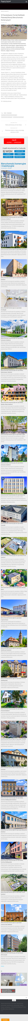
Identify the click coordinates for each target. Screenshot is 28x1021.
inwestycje (9, 113)
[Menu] (26, 1)
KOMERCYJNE (19, 151)
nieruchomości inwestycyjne (6, 117)
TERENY (19, 154)
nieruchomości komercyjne (18, 117)
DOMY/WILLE (8, 157)
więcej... (2, 966)
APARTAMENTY (19, 157)
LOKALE (8, 154)
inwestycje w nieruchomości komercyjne (9, 115)
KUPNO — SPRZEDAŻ (14, 141)
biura (5, 113)
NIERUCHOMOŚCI (5, 11)
